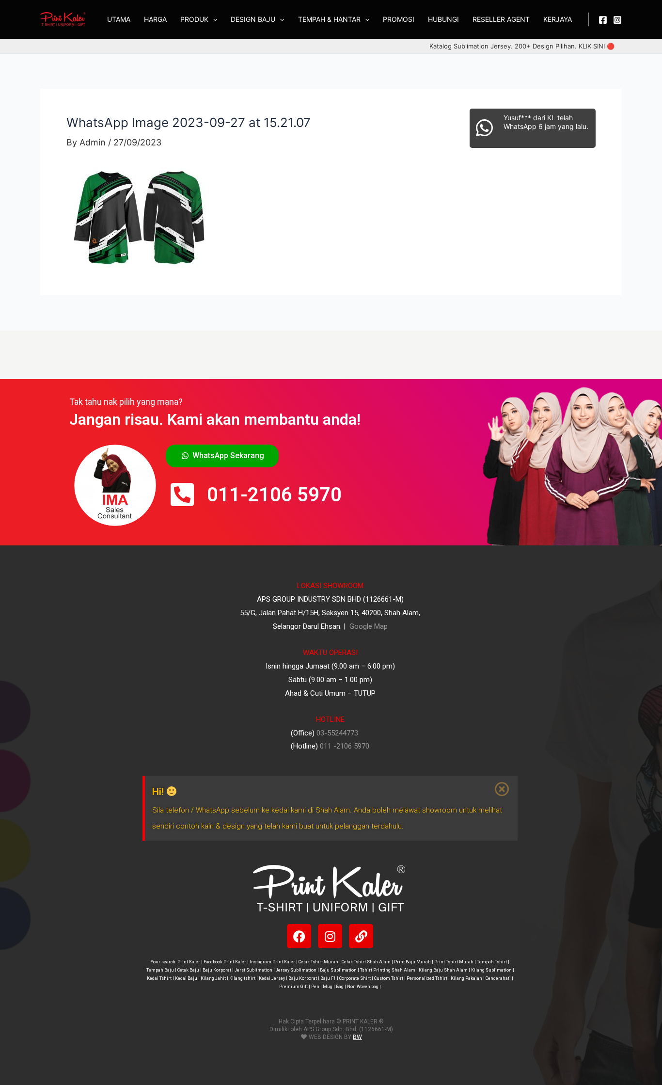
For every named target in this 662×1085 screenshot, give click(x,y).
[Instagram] (617, 20)
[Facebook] (603, 20)
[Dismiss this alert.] (502, 789)
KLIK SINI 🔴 (597, 46)
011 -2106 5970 (344, 746)
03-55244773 (337, 733)
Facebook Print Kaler (225, 961)
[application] (212, 19)
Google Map (367, 626)
